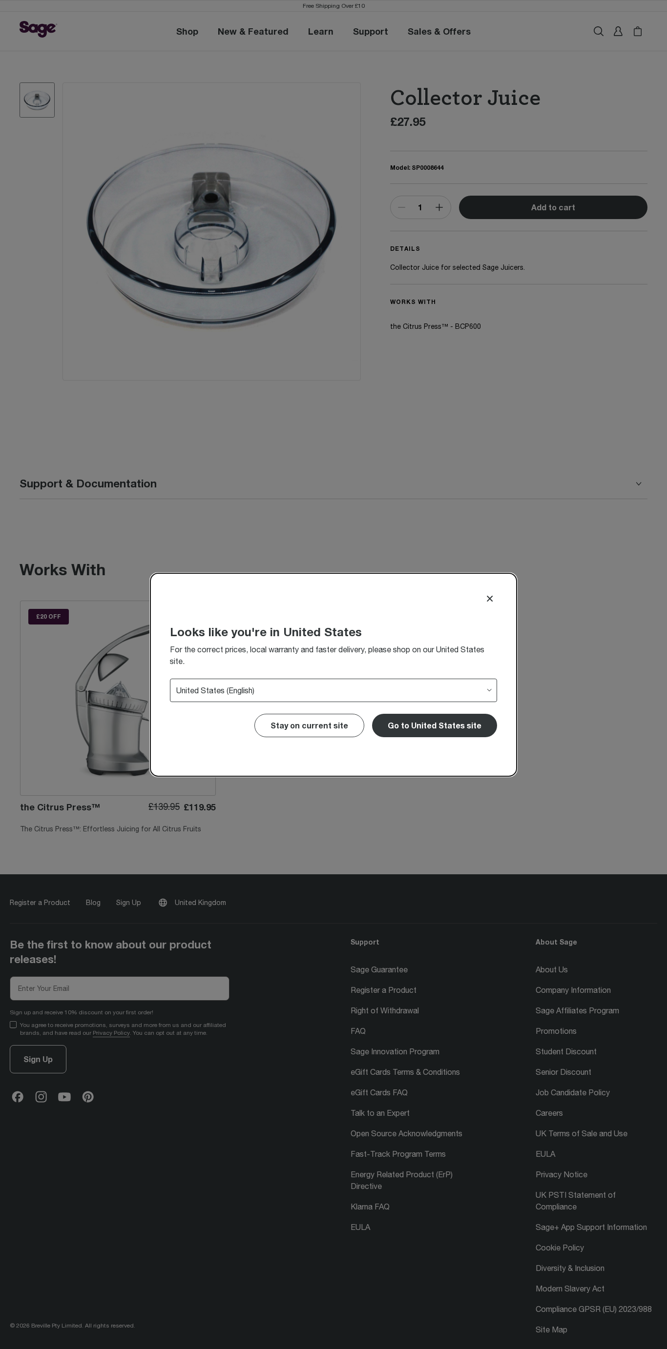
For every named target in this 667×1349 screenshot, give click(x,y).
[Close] (489, 598)
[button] (434, 725)
